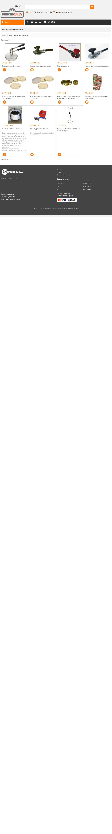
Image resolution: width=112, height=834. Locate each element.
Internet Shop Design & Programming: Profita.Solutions (60, 208)
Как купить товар (7, 194)
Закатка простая (63, 66)
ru (16, 6)
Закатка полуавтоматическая (40, 66)
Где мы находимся (64, 175)
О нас (59, 172)
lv (20, 6)
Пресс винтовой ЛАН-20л (12, 129)
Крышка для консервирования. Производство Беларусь (68, 97)
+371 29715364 (46, 12)
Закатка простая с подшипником (97, 66)
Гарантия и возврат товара (11, 199)
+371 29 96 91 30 (11, 178)
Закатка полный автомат (11, 66)
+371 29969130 (34, 12)
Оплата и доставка (8, 197)
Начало (4, 35)
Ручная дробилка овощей (39, 129)
